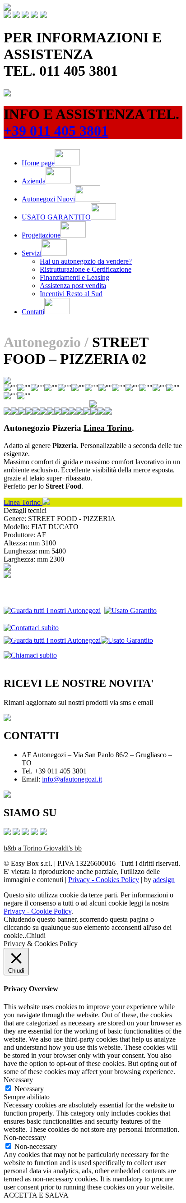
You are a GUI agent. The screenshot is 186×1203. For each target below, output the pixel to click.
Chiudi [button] (36, 935)
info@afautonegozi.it (72, 779)
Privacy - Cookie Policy (37, 911)
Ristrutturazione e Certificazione (85, 269)
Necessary (29, 1089)
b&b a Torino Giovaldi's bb (43, 848)
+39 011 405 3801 (56, 131)
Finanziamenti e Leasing (74, 277)
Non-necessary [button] (25, 1137)
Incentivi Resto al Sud (71, 293)
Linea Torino (23, 502)
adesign (164, 879)
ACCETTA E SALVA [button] (36, 1195)
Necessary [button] (18, 1080)
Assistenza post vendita (73, 285)
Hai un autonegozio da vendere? (86, 261)
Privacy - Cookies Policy (103, 879)
